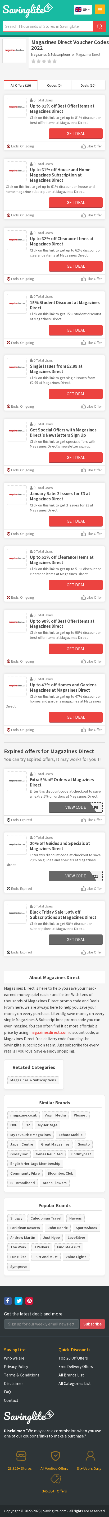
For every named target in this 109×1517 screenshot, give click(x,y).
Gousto (84, 1144)
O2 (27, 1124)
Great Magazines (55, 1144)
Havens (75, 1218)
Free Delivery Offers (75, 1366)
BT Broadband (22, 1182)
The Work (18, 1246)
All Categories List (74, 1383)
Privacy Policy (16, 1366)
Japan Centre (21, 1144)
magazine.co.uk (23, 1115)
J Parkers (41, 1246)
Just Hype (51, 1237)
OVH (13, 1124)
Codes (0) (54, 85)
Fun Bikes (18, 1256)
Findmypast (81, 1153)
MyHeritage (47, 1124)
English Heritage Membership (35, 1163)
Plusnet (80, 1115)
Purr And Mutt (46, 1256)
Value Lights (76, 1256)
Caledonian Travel (45, 1218)
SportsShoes (86, 1227)
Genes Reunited (49, 1153)
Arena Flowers (55, 1182)
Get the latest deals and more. (33, 1314)
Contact (11, 1400)
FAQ (7, 1391)
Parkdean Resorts (25, 1227)
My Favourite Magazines (30, 1134)
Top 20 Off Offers (73, 1358)
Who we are (14, 1358)
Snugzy (16, 1218)
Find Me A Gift (68, 1246)
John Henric (58, 1227)
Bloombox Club (60, 1173)
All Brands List (71, 1375)
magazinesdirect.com (49, 1032)
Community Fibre (25, 1173)
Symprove (18, 1266)
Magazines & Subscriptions (50, 54)
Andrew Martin (22, 1237)
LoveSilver (76, 1237)
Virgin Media (55, 1115)
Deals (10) (88, 85)
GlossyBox (19, 1153)
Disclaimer (13, 1383)
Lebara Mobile (71, 1134)
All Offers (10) (21, 85)
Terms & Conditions (21, 1375)
